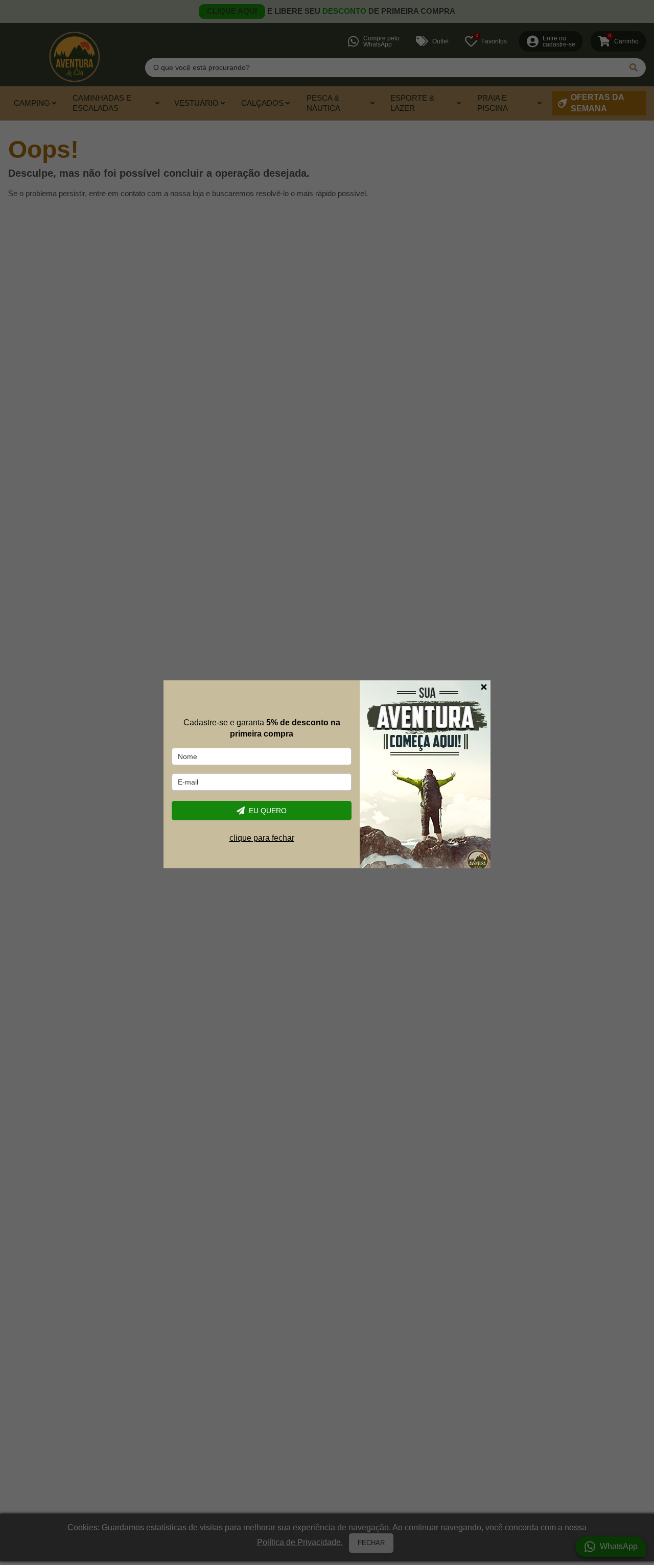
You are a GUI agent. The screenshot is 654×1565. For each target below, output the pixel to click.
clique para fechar (261, 838)
